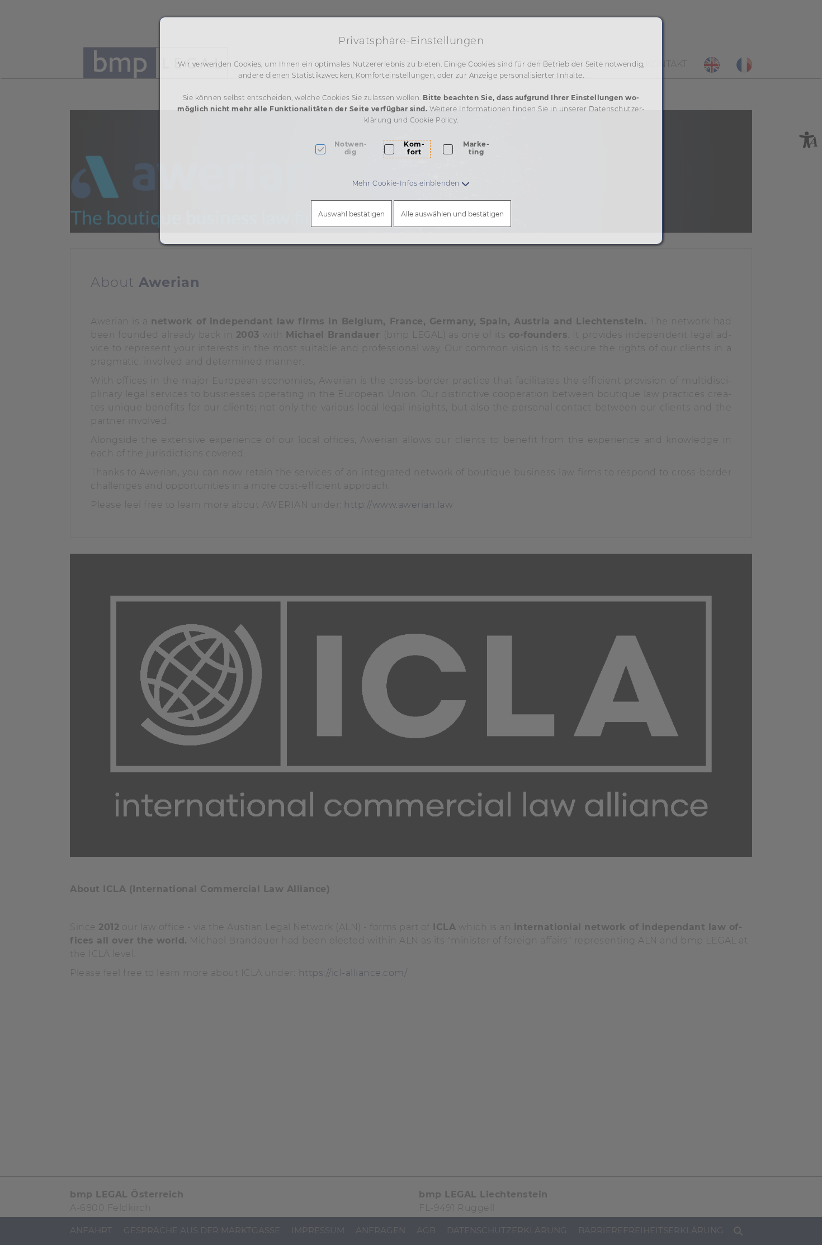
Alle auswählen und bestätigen (452, 214)
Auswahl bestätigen (351, 214)
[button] (411, 183)
